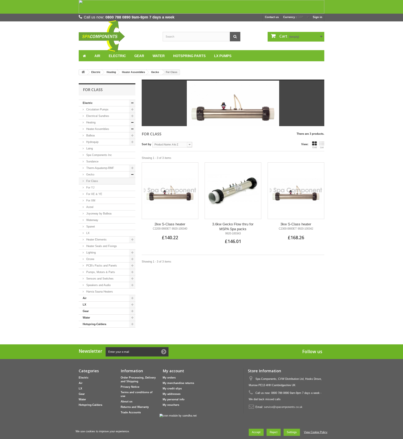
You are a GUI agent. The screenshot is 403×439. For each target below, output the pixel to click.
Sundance (91, 161)
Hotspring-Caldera (94, 324)
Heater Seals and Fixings (101, 246)
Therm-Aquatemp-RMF (99, 168)
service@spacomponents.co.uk (283, 407)
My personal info (173, 399)
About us (126, 401)
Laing (89, 148)
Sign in (317, 17)
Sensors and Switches (99, 278)
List (322, 147)
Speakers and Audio (98, 285)
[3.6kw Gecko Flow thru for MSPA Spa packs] (233, 191)
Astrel (89, 207)
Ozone (89, 259)
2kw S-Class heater (169, 224)
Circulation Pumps (97, 109)
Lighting (90, 252)
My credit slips (172, 388)
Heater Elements (96, 239)
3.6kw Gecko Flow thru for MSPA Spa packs (233, 226)
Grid (314, 147)
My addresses (172, 394)
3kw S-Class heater (295, 224)
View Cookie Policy (315, 432)
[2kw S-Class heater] (170, 191)
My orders (169, 377)
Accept (256, 432)
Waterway (91, 220)
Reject (273, 432)
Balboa (90, 135)
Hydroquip (91, 142)
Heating (90, 122)
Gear (86, 311)
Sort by (146, 144)
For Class (91, 181)
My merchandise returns (178, 383)
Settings (292, 432)
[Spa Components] (117, 36)
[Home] (84, 55)
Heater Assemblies (97, 129)
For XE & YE (93, 194)
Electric (88, 103)
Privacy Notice (130, 386)
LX (87, 233)
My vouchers (171, 404)
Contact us (272, 17)
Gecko (89, 174)
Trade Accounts (131, 412)
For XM (90, 200)
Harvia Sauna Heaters (99, 291)
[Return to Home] (83, 72)
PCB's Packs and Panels (101, 265)
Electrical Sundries (97, 116)
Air (84, 298)
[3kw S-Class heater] (296, 191)
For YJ (89, 187)
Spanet (90, 226)
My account (173, 370)
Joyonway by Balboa (98, 213)
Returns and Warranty (135, 407)
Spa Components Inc (98, 155)
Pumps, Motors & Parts (100, 272)
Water (86, 317)
